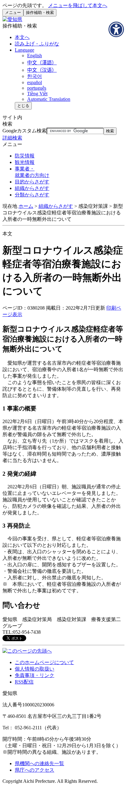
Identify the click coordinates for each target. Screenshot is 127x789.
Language (24, 50)
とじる (23, 105)
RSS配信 (24, 681)
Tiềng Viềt (37, 93)
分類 (32, 194)
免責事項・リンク (34, 675)
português (36, 88)
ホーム (25, 206)
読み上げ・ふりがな (37, 43)
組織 (32, 188)
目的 (32, 181)
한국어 (34, 76)
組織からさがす (56, 206)
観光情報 (25, 162)
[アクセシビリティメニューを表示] (116, 29)
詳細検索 (12, 137)
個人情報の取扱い (34, 668)
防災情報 (25, 155)
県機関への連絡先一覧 (39, 763)
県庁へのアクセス (34, 770)
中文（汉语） (42, 70)
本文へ (22, 37)
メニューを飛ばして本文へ (77, 5)
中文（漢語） (42, 62)
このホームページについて (44, 662)
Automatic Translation (48, 99)
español (34, 82)
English (34, 55)
